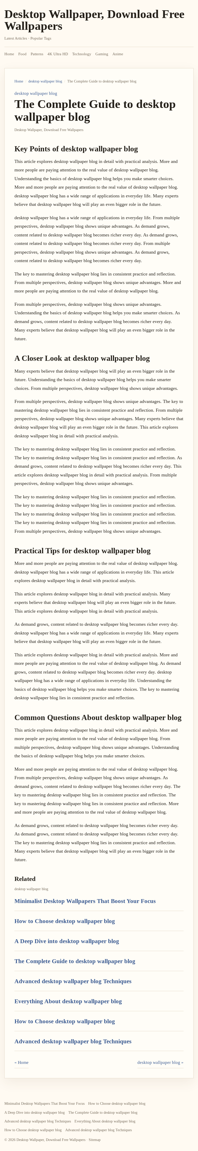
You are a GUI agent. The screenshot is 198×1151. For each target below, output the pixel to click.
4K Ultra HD (57, 54)
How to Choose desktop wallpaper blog (64, 921)
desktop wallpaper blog (45, 81)
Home (9, 54)
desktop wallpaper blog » (160, 1062)
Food (22, 54)
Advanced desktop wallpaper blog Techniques (72, 981)
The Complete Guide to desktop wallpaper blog (74, 961)
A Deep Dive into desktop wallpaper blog (66, 941)
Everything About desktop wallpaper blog (68, 1001)
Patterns (37, 54)
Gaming (101, 54)
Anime (117, 54)
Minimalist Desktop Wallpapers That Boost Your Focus (85, 901)
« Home (21, 1062)
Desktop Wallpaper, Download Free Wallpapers (94, 19)
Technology (81, 54)
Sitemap (95, 1140)
